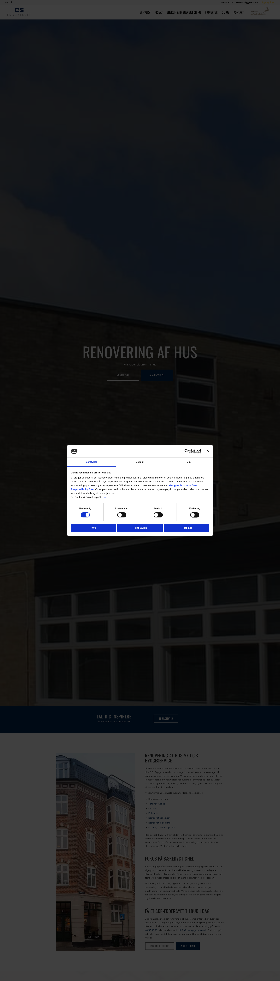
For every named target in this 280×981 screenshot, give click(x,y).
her (106, 497)
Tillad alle (186, 528)
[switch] (121, 515)
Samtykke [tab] (91, 462)
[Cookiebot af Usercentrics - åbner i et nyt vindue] (187, 451)
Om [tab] (189, 462)
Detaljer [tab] (140, 462)
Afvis (93, 528)
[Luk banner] (208, 451)
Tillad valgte (140, 528)
